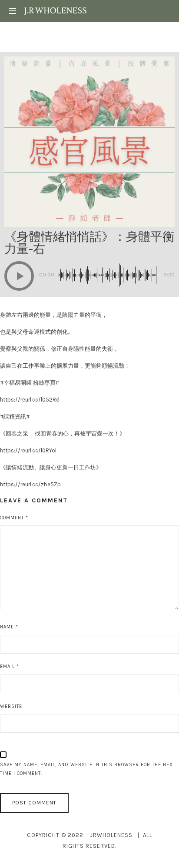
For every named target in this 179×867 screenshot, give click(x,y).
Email (9, 666)
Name (9, 627)
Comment (14, 518)
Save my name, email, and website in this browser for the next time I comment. (88, 769)
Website (11, 706)
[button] (19, 276)
